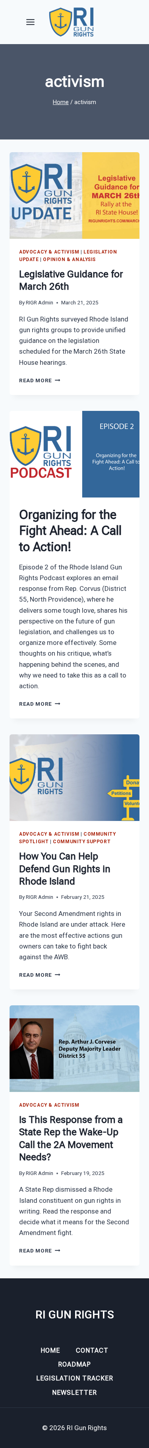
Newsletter (74, 1392)
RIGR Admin (39, 302)
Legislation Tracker (74, 1378)
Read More (39, 380)
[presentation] (74, 195)
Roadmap (74, 1364)
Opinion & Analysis (69, 259)
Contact (92, 1350)
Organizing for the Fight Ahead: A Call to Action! (70, 530)
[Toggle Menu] (30, 22)
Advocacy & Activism (49, 252)
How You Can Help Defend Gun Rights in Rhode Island (64, 869)
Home (50, 1350)
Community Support (81, 841)
